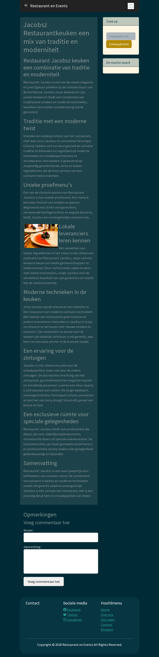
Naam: (28, 530)
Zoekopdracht (119, 44)
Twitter (72, 615)
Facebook (73, 610)
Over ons (107, 615)
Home (105, 610)
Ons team (108, 619)
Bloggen (107, 629)
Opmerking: (32, 547)
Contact (106, 624)
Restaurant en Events (48, 5)
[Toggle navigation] (131, 6)
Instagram (74, 619)
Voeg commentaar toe (44, 581)
